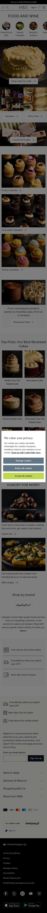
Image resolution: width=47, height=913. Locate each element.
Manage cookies (23, 460)
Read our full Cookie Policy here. (26, 452)
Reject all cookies (23, 468)
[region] (23, 457)
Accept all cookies (23, 476)
